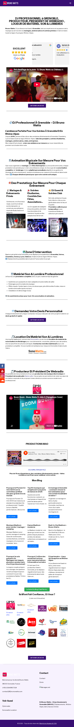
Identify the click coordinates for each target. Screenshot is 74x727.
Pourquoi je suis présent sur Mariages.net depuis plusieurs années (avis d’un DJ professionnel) (15, 560)
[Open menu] (70, 3)
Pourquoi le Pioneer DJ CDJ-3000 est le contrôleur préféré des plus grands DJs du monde (15, 492)
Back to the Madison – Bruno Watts (57, 526)
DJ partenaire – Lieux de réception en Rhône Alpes (58, 558)
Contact (42, 678)
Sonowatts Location (9, 710)
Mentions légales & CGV (48, 723)
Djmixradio (29, 376)
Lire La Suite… (12, 516)
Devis (41, 682)
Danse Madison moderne (33, 526)
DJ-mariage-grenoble (14, 485)
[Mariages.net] (55, 687)
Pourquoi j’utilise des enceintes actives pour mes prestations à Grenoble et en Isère (36, 559)
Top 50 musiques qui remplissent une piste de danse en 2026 (36, 490)
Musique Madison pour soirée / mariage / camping (15, 527)
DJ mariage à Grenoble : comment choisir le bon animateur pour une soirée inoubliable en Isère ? (57, 492)
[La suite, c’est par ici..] (37, 470)
